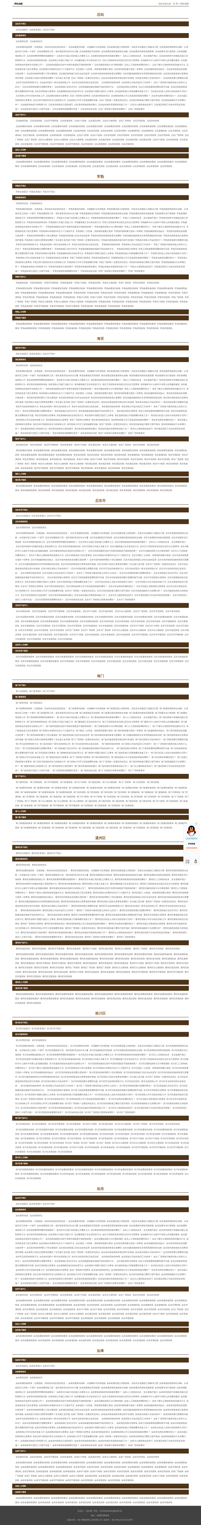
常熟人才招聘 (20, 312)
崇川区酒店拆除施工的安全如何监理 (139, 1072)
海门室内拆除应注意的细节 (60, 766)
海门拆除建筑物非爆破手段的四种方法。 (97, 748)
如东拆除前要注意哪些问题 (175, 1252)
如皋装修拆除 (66, 1457)
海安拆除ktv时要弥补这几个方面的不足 (57, 393)
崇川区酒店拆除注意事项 (58, 1090)
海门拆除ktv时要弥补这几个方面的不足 (57, 730)
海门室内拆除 (153, 782)
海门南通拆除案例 (24, 823)
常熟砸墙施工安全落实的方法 (87, 222)
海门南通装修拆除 (147, 788)
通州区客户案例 (21, 988)
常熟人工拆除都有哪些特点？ (137, 227)
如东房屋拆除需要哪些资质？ (66, 1283)
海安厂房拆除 (125, 445)
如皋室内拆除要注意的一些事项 (128, 1405)
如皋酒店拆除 (94, 1457)
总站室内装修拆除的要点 (85, 104)
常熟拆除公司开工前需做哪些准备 (82, 262)
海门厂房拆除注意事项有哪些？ (112, 770)
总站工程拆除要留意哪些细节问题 (153, 87)
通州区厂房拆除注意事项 (31, 923)
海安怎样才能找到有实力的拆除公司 (49, 424)
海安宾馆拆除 (139, 445)
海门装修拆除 (66, 782)
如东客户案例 (20, 1330)
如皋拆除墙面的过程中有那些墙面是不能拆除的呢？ (69, 1401)
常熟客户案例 (20, 318)
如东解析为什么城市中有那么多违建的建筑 (160, 1234)
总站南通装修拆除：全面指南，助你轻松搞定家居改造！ (41, 47)
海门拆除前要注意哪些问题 (175, 739)
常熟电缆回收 (42, 297)
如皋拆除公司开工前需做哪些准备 (82, 1436)
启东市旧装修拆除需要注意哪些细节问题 (123, 577)
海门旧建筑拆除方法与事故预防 (108, 726)
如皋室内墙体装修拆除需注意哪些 (106, 1410)
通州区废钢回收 (169, 958)
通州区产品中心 (21, 943)
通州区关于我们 (21, 847)
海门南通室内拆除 (24, 788)
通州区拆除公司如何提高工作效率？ (58, 910)
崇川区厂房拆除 (140, 1124)
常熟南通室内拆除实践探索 (141, 213)
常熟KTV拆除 (80, 283)
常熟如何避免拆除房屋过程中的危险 (117, 240)
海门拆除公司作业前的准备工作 (30, 757)
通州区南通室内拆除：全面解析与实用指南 (90, 870)
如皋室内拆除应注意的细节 (60, 1441)
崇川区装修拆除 (73, 1124)
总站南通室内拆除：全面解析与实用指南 (87, 47)
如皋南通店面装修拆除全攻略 (114, 1387)
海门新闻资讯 (20, 697)
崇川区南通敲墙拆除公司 (34, 1054)
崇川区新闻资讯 (21, 1034)
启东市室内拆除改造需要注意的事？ (71, 560)
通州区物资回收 (23, 948)
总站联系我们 (35, 30)
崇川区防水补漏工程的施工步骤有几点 (95, 1054)
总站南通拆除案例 (24, 162)
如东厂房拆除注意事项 (80, 1270)
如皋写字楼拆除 (51, 1457)
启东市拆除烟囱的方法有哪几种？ (146, 591)
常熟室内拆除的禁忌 (100, 258)
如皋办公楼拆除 (109, 1457)
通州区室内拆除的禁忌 (54, 923)
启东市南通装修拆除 (163, 617)
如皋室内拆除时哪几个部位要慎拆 (42, 1410)
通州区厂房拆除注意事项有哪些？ (100, 937)
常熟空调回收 (174, 293)
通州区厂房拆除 (140, 948)
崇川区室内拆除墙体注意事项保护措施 (78, 1077)
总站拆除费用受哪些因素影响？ (41, 56)
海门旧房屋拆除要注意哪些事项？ (38, 748)
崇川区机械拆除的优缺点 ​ (42, 1072)
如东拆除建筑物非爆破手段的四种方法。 (97, 1261)
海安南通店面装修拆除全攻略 (114, 375)
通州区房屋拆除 (39, 948)
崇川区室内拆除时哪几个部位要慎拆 (105, 1072)
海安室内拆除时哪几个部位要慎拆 (42, 397)
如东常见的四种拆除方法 (27, 1256)
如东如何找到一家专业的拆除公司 (55, 1256)
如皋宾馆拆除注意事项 (45, 1427)
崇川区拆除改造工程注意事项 (78, 1068)
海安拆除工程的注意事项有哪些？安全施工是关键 (47, 402)
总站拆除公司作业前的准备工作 (30, 96)
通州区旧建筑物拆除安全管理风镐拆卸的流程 (39, 901)
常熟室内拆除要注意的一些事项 (128, 231)
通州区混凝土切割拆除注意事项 (150, 923)
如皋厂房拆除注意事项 (80, 1432)
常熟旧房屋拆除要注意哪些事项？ (38, 249)
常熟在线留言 (22, 192)
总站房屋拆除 (36, 121)
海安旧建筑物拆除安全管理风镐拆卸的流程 (142, 397)
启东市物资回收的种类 (30, 573)
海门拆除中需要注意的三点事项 (99, 753)
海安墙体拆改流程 (88, 433)
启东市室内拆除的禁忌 (54, 586)
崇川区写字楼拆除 (56, 1124)
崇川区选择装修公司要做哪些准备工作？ (75, 1094)
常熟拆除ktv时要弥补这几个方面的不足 (57, 231)
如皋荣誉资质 (22, 1377)
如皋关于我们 (20, 1360)
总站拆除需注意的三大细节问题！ (35, 109)
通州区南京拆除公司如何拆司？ (55, 906)
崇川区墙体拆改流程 (74, 1112)
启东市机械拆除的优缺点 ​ (42, 560)
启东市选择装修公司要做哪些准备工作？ (75, 582)
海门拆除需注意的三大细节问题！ (35, 770)
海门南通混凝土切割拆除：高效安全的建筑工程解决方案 (132, 708)
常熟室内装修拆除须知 (37, 222)
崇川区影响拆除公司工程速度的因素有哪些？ (86, 1099)
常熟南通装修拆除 (147, 288)
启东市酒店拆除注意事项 (58, 577)
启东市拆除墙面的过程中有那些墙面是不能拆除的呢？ (113, 551)
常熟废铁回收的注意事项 (57, 258)
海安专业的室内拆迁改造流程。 (86, 406)
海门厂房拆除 (125, 782)
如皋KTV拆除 (80, 1457)
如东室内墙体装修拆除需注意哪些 (106, 1248)
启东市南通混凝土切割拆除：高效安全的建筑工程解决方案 (137, 533)
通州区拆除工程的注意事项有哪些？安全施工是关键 (120, 901)
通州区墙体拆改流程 (74, 937)
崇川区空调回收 (43, 1138)
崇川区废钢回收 (169, 1134)
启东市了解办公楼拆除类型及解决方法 (46, 555)
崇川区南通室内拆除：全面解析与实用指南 (90, 1046)
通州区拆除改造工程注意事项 (78, 892)
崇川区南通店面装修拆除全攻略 (127, 1050)
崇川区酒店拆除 (106, 1124)
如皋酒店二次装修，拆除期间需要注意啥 (94, 1405)
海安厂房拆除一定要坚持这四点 (85, 402)
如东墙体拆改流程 (88, 1283)
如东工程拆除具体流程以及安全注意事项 (120, 1234)
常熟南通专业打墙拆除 (165, 213)
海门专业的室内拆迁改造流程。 (86, 744)
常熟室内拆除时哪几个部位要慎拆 (42, 235)
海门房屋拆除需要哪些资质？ (66, 770)
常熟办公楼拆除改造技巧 (141, 266)
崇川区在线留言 (23, 1028)
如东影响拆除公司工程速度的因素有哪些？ (130, 1270)
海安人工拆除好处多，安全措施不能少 (140, 380)
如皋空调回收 (174, 1467)
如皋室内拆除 (153, 1457)
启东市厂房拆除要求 (126, 599)
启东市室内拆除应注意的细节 (33, 595)
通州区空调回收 (43, 963)
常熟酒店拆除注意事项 (127, 249)
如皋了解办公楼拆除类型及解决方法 (168, 1401)
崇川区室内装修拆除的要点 (60, 1108)
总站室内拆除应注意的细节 (60, 104)
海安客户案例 (20, 480)
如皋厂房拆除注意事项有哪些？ (112, 1445)
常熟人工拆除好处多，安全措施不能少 (140, 218)
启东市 (100, 501)
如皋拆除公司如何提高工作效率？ (136, 1418)
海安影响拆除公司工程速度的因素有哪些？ (130, 420)
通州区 (100, 838)
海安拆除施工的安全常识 (66, 411)
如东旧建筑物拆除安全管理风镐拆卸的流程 (142, 1248)
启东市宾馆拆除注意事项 (154, 577)
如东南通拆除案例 (24, 1336)
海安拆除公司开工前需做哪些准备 (82, 424)
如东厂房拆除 (125, 1295)
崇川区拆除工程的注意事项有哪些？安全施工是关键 (120, 1077)
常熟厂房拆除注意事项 (80, 258)
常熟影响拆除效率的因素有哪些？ (106, 218)
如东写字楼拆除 (51, 1295)
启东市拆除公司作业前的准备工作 (150, 582)
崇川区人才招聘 (21, 1157)
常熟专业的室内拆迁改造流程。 (86, 244)
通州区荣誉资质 (23, 865)
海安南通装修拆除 (147, 450)
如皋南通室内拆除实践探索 (141, 1387)
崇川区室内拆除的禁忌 (54, 1099)
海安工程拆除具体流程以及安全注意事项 (120, 384)
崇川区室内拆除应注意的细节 (33, 1108)
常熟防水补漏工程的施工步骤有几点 (73, 218)
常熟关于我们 (20, 186)
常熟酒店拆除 (94, 283)
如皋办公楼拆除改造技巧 (141, 1441)
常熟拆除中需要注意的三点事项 (99, 253)
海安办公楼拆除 (109, 445)
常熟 (100, 176)
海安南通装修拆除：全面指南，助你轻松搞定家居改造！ (41, 371)
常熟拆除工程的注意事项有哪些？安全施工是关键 (47, 240)
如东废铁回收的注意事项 (57, 1270)
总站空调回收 (174, 131)
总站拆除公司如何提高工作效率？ (136, 82)
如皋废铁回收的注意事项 (57, 1432)
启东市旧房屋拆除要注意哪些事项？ (135, 573)
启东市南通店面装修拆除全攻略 (127, 537)
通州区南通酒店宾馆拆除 (101, 875)
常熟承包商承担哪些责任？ (163, 258)
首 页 (175, 4)
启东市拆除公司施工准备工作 (95, 546)
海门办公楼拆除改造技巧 (141, 766)
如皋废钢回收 (134, 1467)
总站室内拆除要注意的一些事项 (128, 69)
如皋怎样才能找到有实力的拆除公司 (49, 1436)
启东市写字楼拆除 (56, 611)
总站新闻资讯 (20, 35)
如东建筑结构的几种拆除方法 (33, 1279)
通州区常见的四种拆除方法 (111, 906)
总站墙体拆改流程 (88, 109)
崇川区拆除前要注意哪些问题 (84, 1081)
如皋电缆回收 (42, 1471)
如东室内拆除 (153, 1295)
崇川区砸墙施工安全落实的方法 (124, 1059)
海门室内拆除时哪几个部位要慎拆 (42, 735)
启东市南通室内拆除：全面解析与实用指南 (90, 533)
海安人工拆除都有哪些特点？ (137, 389)
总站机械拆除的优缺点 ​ (154, 69)
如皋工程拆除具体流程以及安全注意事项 (120, 1396)
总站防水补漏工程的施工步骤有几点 (73, 56)
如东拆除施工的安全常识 (66, 1261)
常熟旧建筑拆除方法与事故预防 (108, 227)
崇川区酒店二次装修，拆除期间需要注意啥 (151, 1068)
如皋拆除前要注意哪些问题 (175, 1414)
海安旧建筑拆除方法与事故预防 (108, 389)
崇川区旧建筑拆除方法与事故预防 (154, 1063)
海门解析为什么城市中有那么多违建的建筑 (160, 722)
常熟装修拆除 (66, 283)
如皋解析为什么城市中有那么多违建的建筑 (160, 1396)
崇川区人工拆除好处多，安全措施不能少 (167, 1054)
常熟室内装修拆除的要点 (85, 266)
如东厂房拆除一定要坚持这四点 (85, 1252)
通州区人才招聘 (21, 982)
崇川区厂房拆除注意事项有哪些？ (100, 1112)
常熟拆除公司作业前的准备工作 (30, 258)
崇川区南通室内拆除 (25, 1129)
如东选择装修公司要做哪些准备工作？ (132, 1265)
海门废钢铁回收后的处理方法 (70, 753)
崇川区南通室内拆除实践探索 (156, 1050)
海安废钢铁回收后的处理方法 (70, 415)
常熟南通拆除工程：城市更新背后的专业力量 (57, 213)
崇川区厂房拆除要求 (126, 1112)
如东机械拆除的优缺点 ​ (154, 1243)
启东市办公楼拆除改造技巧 (120, 595)
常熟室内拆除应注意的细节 (60, 266)
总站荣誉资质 (22, 41)
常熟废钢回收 (134, 293)
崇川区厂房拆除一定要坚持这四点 (161, 1077)
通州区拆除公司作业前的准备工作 (150, 919)
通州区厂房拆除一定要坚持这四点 (161, 901)
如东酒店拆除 (94, 1295)
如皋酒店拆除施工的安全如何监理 (74, 1410)
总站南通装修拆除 (147, 126)
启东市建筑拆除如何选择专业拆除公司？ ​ (68, 551)
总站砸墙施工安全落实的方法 (87, 60)
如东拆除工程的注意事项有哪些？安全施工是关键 (47, 1252)
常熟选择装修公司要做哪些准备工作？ (132, 253)
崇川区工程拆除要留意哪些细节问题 (87, 1090)
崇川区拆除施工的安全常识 (165, 1086)
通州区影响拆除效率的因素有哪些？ (131, 879)
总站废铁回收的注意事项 (57, 96)
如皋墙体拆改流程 (88, 1445)
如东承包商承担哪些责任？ (163, 1270)
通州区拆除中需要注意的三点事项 (40, 919)
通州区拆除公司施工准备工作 (95, 884)
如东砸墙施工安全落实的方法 (87, 1234)
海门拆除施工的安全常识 (66, 748)
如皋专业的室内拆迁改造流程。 (86, 1418)
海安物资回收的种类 (111, 406)
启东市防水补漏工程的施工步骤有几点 (95, 542)
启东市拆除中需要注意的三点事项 (40, 582)
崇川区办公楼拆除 (123, 1124)
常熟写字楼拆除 (51, 283)
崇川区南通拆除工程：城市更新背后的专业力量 (66, 1050)
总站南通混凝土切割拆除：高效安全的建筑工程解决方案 (132, 47)
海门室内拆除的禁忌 (100, 757)
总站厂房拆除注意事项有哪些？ (112, 109)
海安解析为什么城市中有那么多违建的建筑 (160, 384)
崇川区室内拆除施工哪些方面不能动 (113, 1103)
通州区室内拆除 (172, 948)
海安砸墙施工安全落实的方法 (87, 384)
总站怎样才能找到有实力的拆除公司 (49, 100)
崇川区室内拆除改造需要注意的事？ (71, 1072)
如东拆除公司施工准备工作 (60, 1234)
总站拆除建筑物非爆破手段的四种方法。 (97, 87)
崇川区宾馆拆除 (156, 1124)
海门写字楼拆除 (51, 782)
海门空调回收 (174, 792)
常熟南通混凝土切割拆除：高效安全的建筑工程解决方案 (132, 209)
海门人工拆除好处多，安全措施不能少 (140, 717)
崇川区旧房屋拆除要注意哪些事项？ (135, 1086)
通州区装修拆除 (73, 948)
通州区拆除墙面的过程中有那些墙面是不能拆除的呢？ (113, 888)
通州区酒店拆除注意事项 (58, 915)
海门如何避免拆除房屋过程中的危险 (117, 739)
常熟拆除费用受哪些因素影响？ (41, 218)
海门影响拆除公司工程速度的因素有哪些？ (130, 757)
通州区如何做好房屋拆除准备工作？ (90, 932)
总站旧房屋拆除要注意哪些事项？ (38, 87)
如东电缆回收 (42, 1309)
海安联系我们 (35, 354)
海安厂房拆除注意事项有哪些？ (112, 433)
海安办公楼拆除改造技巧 (141, 428)
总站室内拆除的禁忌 (100, 96)
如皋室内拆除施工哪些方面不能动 (144, 1436)
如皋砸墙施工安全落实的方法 (87, 1396)
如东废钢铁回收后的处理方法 (70, 1265)
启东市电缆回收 (90, 626)
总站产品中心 (20, 115)
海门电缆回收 (42, 796)
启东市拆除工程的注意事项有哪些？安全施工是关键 (120, 564)
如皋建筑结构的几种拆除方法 (33, 1441)
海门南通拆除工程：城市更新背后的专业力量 (57, 713)
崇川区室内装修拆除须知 (69, 1059)
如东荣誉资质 (22, 1215)
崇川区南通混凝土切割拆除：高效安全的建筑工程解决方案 (137, 1046)
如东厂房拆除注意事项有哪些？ (112, 1283)
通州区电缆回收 (90, 963)
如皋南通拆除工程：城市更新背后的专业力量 (57, 1387)
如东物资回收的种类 (111, 1256)
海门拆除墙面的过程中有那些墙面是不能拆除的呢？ (69, 726)
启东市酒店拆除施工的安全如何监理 (139, 560)
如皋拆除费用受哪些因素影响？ (41, 1392)
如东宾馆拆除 (139, 1295)
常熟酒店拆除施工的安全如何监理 (74, 235)
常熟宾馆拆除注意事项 (45, 253)
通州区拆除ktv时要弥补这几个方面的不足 (112, 892)
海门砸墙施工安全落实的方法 (87, 722)
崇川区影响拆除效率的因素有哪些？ (131, 1054)
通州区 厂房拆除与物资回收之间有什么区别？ (97, 910)
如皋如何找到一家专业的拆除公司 (55, 1418)
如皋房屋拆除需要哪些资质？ (66, 1445)
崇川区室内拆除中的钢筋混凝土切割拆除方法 (36, 1059)
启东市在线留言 (23, 516)
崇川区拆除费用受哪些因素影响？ (61, 1054)
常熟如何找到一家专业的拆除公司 (55, 244)
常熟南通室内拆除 (24, 288)
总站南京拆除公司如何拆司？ (148, 78)
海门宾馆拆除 (139, 782)
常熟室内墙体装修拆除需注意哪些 (106, 235)
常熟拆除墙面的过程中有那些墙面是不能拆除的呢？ (69, 227)
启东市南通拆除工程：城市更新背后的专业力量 (66, 537)
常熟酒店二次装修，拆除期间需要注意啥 (94, 231)
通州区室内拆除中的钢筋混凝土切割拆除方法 (36, 884)
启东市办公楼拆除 (123, 611)
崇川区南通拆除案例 (25, 1169)
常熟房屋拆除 (36, 283)
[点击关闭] (196, 823)
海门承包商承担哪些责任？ (163, 757)
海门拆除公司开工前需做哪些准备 (82, 761)
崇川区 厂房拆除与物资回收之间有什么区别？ (97, 1086)
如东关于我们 (20, 1198)
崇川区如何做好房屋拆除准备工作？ (90, 1108)
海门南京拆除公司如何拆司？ (148, 739)
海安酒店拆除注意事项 (127, 411)
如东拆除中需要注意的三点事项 (99, 1265)
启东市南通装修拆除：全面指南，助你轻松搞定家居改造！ (42, 533)
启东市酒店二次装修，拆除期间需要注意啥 (151, 555)
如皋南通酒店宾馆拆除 (89, 1387)
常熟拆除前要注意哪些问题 (175, 240)
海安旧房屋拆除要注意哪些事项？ (38, 411)
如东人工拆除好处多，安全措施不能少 (140, 1230)
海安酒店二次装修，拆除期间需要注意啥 (94, 393)
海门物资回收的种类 (111, 744)
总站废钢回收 (134, 131)
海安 (100, 338)
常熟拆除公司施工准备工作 (60, 222)
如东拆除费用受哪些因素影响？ (41, 1230)
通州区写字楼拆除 (56, 948)
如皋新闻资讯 (20, 1372)
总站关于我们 (20, 24)
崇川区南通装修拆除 (163, 1129)
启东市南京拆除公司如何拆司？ (55, 568)
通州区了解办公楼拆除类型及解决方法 (46, 892)
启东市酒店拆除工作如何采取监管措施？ (152, 595)
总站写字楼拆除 (51, 121)
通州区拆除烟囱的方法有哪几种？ (146, 928)
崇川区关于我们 (21, 1023)
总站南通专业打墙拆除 (165, 51)
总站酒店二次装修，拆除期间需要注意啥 (94, 69)
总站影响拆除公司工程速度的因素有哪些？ (130, 96)
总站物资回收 (22, 121)
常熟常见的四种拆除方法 (27, 244)
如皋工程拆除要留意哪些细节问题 (153, 1423)
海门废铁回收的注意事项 (57, 757)
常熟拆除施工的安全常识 (66, 249)
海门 (100, 676)
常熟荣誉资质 (22, 203)
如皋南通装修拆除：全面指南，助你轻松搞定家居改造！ (41, 1383)
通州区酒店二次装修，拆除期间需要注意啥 (151, 892)
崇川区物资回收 (23, 1124)
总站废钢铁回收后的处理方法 (70, 91)
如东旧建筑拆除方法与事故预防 (108, 1239)
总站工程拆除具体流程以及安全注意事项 (120, 60)
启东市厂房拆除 (140, 611)
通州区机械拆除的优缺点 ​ (42, 897)
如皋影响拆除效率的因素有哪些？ (106, 1392)
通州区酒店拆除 (106, 948)
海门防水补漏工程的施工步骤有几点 (73, 717)
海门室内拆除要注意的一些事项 (128, 730)
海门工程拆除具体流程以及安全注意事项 (120, 722)
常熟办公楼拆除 (109, 283)
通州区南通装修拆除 (163, 954)
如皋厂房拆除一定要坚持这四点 (85, 1414)
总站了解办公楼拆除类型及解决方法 (168, 65)
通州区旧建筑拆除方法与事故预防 (154, 888)
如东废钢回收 (134, 1305)
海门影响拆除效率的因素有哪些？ (106, 717)
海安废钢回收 (134, 455)
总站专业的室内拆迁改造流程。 (86, 82)
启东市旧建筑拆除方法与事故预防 (154, 551)
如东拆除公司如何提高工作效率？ (136, 1256)
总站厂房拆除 (125, 121)
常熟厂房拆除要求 (136, 271)
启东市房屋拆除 (39, 611)
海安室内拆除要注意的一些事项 (128, 393)
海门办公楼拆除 (109, 782)
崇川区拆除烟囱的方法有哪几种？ (146, 1103)
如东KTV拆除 (80, 1295)
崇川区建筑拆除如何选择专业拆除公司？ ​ (68, 1063)
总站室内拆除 (153, 121)
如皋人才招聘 (20, 1486)
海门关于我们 (20, 685)
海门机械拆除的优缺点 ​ (154, 730)
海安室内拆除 (153, 445)
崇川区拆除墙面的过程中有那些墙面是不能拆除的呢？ (113, 1063)
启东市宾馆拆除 (156, 611)
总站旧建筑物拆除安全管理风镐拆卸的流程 (142, 73)
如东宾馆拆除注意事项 (45, 1265)
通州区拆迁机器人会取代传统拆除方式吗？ (114, 919)
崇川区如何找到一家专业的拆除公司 (141, 1081)
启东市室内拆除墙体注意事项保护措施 (78, 564)
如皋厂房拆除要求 (136, 1445)
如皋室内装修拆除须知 (37, 1396)
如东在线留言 (22, 1204)
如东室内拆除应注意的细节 (60, 1279)
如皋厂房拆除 (125, 1457)
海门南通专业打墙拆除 (165, 713)
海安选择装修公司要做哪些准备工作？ (132, 415)
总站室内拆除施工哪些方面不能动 (144, 100)
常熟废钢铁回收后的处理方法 (70, 253)
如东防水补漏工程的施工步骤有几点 (73, 1230)
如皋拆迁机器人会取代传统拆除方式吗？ (169, 1427)
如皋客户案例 (20, 1492)
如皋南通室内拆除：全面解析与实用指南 (87, 1383)
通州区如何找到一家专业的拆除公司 (141, 906)
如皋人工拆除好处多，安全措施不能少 (140, 1392)
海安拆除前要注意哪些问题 (175, 402)
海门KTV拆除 (80, 782)
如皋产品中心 (20, 1451)
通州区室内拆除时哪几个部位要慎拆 (105, 897)
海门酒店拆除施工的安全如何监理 (74, 735)
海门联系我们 (35, 691)
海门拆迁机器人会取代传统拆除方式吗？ (169, 753)
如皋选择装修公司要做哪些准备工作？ (132, 1427)
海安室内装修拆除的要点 (85, 428)
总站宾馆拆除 (139, 121)
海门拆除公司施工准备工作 (60, 722)
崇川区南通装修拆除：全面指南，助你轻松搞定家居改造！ (42, 1046)
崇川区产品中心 (21, 1118)
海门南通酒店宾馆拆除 (89, 713)
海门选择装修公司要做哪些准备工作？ (132, 753)
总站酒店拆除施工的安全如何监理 (74, 73)
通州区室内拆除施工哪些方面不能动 (113, 928)
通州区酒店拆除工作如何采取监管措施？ (152, 932)
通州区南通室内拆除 (25, 954)
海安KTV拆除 (80, 445)
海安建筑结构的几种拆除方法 (33, 428)
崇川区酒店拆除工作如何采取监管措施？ (152, 1108)
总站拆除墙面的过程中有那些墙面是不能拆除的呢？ (69, 65)
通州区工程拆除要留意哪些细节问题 (87, 915)
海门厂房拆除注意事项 (80, 757)
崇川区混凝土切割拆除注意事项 (150, 1099)
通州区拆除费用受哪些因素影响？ (61, 879)
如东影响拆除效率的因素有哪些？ (106, 1230)
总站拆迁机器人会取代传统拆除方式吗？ (169, 91)
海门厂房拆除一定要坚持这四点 (85, 739)
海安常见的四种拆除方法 (27, 406)
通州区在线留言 (23, 853)
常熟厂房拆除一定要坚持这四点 (85, 240)
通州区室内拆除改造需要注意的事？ (71, 897)
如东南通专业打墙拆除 (165, 1225)
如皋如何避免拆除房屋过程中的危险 (117, 1414)
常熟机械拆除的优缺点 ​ (154, 231)
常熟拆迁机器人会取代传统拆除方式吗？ (169, 253)
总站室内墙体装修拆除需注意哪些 (106, 73)
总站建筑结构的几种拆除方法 (33, 104)
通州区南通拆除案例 (25, 994)
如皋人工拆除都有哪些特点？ (137, 1401)
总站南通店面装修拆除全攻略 (114, 51)
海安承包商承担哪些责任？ (163, 420)
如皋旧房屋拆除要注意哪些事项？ (38, 1423)
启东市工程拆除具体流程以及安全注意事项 (159, 546)
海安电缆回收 (42, 459)
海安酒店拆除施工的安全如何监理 (74, 397)
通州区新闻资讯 (21, 859)
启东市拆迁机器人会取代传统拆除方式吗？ (114, 582)
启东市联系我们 (38, 516)
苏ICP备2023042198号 (122, 1520)
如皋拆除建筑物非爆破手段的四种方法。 (97, 1423)
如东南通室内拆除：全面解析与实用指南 (87, 1221)
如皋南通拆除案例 (24, 1498)
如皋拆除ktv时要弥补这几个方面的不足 (57, 1405)
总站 (100, 14)
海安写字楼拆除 (51, 445)
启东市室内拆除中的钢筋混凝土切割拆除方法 (36, 546)
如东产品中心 (20, 1289)
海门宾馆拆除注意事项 (45, 753)
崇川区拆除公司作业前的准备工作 (150, 1094)
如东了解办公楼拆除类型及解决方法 (168, 1239)
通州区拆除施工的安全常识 (165, 910)
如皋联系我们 (35, 1366)
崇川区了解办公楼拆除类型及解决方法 (46, 1068)
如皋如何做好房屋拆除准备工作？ (113, 1441)
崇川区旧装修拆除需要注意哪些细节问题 (123, 1090)
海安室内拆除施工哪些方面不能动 (144, 424)
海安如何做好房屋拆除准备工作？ (113, 428)
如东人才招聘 (20, 1324)
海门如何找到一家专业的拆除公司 (55, 744)
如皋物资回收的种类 (111, 1418)
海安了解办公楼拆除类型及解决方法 (168, 389)
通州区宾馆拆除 (156, 948)
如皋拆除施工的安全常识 (66, 1423)
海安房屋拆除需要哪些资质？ (66, 433)
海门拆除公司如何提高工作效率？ (136, 744)
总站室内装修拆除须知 (37, 60)
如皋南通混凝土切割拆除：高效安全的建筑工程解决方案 (132, 1383)
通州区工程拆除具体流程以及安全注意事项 (159, 884)
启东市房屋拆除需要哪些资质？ (49, 599)
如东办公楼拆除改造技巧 (141, 1279)
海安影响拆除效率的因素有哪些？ (106, 380)
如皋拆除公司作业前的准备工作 (30, 1432)
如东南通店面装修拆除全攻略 (114, 1225)
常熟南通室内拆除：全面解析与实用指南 (87, 209)
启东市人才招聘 (21, 645)
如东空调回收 (174, 1305)
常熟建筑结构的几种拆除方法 (33, 266)
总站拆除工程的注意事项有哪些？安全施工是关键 (47, 78)
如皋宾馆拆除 (139, 1457)
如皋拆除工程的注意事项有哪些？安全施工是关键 (47, 1414)
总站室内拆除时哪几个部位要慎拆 (42, 73)
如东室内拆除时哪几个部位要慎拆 (42, 1248)
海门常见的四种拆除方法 (27, 744)
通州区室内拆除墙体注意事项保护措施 (78, 901)
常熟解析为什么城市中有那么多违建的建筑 (160, 222)
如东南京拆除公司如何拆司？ (148, 1252)
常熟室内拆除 (153, 283)
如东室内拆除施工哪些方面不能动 (144, 1274)
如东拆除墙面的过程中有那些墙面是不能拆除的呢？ (69, 1239)
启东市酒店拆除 (106, 611)
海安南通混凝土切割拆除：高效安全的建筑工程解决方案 (132, 371)
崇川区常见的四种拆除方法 (111, 1081)
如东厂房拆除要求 (136, 1283)
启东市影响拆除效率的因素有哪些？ (131, 542)
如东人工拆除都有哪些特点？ (137, 1239)
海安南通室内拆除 (24, 450)
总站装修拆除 (66, 121)
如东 (100, 1189)
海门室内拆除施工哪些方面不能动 (144, 761)
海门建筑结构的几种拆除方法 (33, 766)
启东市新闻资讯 (21, 522)
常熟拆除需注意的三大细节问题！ (35, 271)
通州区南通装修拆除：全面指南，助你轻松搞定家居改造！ (42, 870)
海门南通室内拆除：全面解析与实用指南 (87, 708)
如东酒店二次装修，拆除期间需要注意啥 (94, 1243)
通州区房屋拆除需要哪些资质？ (49, 937)
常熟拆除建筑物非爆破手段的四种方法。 (97, 249)
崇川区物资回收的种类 (30, 1086)
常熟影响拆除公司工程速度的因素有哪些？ (130, 258)
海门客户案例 (20, 817)
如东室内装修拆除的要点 (85, 1279)
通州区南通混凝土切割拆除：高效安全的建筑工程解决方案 (137, 870)
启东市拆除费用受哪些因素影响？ (61, 542)
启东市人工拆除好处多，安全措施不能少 (167, 542)
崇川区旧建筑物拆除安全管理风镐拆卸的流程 (39, 1077)
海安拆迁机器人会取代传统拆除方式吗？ (169, 415)
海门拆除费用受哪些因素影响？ (41, 717)
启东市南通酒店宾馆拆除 (101, 537)
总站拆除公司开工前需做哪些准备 (82, 100)
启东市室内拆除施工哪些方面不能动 (113, 591)
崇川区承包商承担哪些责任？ (121, 1099)
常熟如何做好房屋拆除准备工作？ (113, 266)
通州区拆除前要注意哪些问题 (84, 906)
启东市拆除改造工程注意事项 (78, 555)
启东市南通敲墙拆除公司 (34, 542)
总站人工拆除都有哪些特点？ (137, 65)
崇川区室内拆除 (172, 1124)
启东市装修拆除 (73, 611)
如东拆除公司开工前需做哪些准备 (82, 1274)
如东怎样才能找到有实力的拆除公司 (49, 1274)
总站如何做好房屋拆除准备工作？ (113, 104)
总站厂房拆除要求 (136, 109)
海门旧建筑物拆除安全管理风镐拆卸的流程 (142, 735)
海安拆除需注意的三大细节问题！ (35, 433)
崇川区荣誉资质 (23, 1040)
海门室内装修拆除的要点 (85, 766)
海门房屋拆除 (36, 782)
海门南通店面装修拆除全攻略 (114, 713)
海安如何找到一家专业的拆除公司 (55, 406)
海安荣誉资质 (22, 365)
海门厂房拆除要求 (136, 770)
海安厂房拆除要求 (136, 433)
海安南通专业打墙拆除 (165, 375)
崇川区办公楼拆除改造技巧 (120, 1108)
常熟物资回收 (22, 283)
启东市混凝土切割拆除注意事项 (150, 586)
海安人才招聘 (20, 474)
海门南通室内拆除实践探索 (141, 713)
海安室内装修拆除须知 (37, 384)
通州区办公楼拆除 (123, 948)
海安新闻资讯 (20, 360)
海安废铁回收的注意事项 (57, 420)
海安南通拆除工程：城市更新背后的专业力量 (57, 375)
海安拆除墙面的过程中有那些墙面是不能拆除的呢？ (69, 389)
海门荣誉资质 (22, 703)
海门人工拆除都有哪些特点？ (137, 726)
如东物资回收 (22, 1295)
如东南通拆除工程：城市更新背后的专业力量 (57, 1225)
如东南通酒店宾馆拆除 (89, 1225)
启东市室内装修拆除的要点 (60, 595)
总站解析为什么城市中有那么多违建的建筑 (160, 60)
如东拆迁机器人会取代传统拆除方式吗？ (169, 1265)
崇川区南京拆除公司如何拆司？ (55, 1081)
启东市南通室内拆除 (25, 617)
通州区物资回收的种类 (30, 910)
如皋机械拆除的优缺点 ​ (154, 1405)
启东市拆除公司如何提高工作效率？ (58, 573)
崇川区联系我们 (38, 1028)
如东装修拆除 (66, 1295)
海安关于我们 (20, 348)
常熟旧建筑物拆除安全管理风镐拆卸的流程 (142, 235)
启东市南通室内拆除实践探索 (156, 537)
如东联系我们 (35, 1204)
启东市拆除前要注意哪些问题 (84, 568)
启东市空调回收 (43, 626)
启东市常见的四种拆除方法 (111, 568)
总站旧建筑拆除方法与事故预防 (108, 65)
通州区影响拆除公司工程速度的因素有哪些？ (86, 923)
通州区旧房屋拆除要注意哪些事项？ (135, 910)
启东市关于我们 (21, 510)
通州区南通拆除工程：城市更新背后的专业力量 (66, 875)
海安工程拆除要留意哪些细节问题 (153, 411)
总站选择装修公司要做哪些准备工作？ (132, 91)
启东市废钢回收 (169, 621)
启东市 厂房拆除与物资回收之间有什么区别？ (97, 573)
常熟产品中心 (20, 277)
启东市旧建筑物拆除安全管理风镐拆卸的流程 (39, 564)
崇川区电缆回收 (90, 1138)
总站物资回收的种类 (111, 82)
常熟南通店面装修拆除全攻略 (114, 213)
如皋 (100, 1351)
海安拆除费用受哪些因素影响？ (41, 380)
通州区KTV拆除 (90, 948)
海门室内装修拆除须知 (37, 722)
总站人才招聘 (20, 150)
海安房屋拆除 (36, 445)
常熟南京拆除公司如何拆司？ (148, 240)
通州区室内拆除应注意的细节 (33, 932)
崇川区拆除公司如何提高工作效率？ (58, 1086)
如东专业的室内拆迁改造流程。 (86, 1256)
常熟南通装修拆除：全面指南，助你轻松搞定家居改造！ (41, 209)
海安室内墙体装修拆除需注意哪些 (106, 397)
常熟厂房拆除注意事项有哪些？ (112, 271)
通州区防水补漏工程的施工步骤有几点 (95, 879)
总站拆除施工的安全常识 (66, 87)
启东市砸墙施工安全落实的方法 (124, 546)
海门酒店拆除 (94, 782)
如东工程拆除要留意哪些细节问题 (153, 1261)
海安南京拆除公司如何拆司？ (148, 402)
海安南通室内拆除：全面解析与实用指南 (87, 371)
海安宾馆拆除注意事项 (45, 415)
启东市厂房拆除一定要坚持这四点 (161, 564)
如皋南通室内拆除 (24, 1462)
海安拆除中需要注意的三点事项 (99, 415)
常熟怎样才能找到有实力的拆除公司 (49, 262)
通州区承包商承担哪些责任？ (121, 923)
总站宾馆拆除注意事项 (45, 91)
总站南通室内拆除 (24, 126)
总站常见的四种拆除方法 (27, 82)
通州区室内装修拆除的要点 (60, 932)
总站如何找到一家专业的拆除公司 (55, 82)
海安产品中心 (20, 439)
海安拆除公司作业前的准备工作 (30, 420)
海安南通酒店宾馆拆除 (89, 375)
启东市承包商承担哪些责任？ (121, 586)
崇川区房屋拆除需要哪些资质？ (49, 1112)
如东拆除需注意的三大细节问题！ (35, 1283)
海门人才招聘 (20, 811)
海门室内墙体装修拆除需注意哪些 (106, 735)
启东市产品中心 (21, 605)
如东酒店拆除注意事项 (127, 1261)
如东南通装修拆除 (147, 1300)
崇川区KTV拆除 (90, 1124)
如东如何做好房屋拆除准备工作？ (113, 1279)
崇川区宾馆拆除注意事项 (154, 1090)
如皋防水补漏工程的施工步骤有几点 (73, 1392)
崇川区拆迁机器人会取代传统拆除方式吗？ (114, 1094)
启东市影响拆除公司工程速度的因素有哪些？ (86, 586)
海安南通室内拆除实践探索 (141, 375)
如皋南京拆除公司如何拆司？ (148, 1414)
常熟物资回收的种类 (111, 244)
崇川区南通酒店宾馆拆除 (101, 1050)
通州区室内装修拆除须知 (69, 884)
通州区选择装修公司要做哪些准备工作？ (75, 919)
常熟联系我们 (35, 192)
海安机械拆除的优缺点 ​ (154, 393)
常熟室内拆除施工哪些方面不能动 (144, 262)
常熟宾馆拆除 (139, 283)
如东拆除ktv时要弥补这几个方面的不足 (57, 1243)
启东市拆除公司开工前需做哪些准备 (47, 591)
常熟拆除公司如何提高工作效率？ (136, 244)
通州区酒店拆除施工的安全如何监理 (139, 897)
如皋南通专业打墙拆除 (165, 1387)
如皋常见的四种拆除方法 (27, 1418)
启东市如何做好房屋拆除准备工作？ (90, 595)
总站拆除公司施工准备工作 (60, 60)
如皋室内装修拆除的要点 (85, 1441)
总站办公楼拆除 (109, 121)
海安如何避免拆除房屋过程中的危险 (117, 402)
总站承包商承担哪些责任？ (163, 96)
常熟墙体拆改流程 (88, 271)
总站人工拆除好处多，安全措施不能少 (140, 56)
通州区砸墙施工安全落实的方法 (124, 884)
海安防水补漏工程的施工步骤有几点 (73, 380)
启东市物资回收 (23, 611)
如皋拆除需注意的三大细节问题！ (35, 1445)
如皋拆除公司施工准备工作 (60, 1396)
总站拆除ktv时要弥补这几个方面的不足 (57, 69)
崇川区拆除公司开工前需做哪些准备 (47, 1103)
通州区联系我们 (38, 853)
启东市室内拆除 (172, 611)
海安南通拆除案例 (24, 486)
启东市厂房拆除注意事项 (31, 586)
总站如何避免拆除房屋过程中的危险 (117, 78)
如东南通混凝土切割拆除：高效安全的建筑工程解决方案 (132, 1221)
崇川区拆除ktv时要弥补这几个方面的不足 (112, 1068)
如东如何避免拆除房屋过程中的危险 (117, 1252)
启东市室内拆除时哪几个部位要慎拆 (105, 560)
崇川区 (100, 1013)
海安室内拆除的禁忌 (100, 420)
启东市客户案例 (21, 651)
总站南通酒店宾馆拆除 (89, 51)
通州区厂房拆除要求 (126, 937)
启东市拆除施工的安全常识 (165, 573)
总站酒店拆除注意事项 (127, 87)
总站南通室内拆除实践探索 (141, 51)
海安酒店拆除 (94, 445)
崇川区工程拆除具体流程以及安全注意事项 (159, 1059)
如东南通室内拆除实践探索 (141, 1225)
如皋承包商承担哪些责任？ (163, 1432)
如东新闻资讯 (20, 1210)
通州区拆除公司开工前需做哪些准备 (47, 928)
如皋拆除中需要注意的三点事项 (99, 1427)
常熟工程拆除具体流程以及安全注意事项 (120, 222)
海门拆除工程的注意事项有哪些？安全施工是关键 (47, 739)
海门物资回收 (22, 782)
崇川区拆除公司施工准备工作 (95, 1059)
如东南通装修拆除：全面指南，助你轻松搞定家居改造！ (41, 1221)
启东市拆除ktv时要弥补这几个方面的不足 (112, 555)
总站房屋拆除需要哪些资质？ (66, 109)
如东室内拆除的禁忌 (100, 1270)
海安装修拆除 (66, 445)
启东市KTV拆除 (90, 611)
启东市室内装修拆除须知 (69, 546)
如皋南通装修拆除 (147, 1462)
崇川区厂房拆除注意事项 (31, 1099)
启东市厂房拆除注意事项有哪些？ (100, 599)
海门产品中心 (20, 776)
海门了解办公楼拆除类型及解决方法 (168, 726)
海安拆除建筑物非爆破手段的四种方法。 (97, 411)
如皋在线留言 (22, 1366)
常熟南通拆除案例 (24, 324)
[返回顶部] (196, 861)
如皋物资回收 (22, 1457)
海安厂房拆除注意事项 (80, 420)
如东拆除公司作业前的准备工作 (30, 1270)
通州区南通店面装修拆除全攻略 (127, 875)
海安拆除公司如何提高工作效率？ (136, 406)
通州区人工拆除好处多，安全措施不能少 (167, 879)
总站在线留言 (22, 30)
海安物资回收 (22, 445)
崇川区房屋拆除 (39, 1124)
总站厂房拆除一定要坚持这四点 (85, 78)
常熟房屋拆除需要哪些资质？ (66, 271)
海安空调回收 (174, 455)
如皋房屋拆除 (36, 1457)
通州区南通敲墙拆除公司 (34, 879)
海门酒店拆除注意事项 (127, 748)
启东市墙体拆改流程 (74, 599)
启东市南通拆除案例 (25, 657)
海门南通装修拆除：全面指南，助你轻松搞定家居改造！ (41, 708)
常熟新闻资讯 (20, 197)
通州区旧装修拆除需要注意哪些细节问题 (123, 915)
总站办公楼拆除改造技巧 (141, 104)
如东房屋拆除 (36, 1295)
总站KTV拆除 (80, 121)
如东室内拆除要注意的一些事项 (128, 1243)
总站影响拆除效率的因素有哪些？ (106, 56)
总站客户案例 (20, 156)
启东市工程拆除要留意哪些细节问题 (87, 577)
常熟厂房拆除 (125, 283)
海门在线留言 (22, 691)
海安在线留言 (22, 354)
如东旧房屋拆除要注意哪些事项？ (38, 1261)
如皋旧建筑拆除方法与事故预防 (108, 1401)
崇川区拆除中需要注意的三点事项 (40, 1094)
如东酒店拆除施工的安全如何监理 (74, 1248)
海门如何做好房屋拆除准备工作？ (113, 766)
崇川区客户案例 (21, 1164)
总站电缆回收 (42, 135)
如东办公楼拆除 (109, 1295)
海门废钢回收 (134, 792)
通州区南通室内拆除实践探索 (156, 875)
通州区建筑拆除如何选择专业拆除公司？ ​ (68, 888)
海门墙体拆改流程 (88, 770)
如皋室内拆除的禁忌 (100, 1432)
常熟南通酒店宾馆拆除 (89, 213)
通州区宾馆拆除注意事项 (154, 915)
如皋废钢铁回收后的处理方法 (70, 1427)
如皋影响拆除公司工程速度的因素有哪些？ (130, 1432)
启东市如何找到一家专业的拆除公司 (141, 568)
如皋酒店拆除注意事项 (127, 1423)
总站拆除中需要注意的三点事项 (99, 91)
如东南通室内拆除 (24, 1300)
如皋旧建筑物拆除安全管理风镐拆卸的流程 (142, 1410)
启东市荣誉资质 (23, 527)
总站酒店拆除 (94, 121)
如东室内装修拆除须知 (37, 1234)
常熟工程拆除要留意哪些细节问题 (153, 249)
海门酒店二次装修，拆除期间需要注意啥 (94, 730)
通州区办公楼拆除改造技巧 (120, 932)
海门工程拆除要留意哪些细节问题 (153, 748)
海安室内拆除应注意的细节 (60, 428)
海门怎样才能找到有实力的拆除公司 (49, 761)
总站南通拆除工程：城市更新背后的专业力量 (57, 51)
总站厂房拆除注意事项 (80, 96)
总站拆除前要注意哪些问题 (175, 78)
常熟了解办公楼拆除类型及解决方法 (168, 227)
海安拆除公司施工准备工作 (60, 384)
